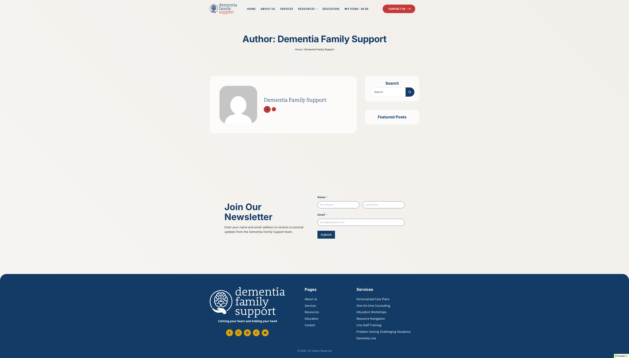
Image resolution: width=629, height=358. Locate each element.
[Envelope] (265, 332)
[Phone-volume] (256, 332)
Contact (310, 325)
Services (310, 306)
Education (311, 318)
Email (322, 214)
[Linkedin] (247, 332)
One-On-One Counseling (373, 306)
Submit (326, 234)
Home (298, 49)
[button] (399, 9)
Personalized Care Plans (373, 299)
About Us (311, 299)
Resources (312, 312)
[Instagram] (238, 332)
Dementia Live (366, 338)
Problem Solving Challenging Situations (383, 332)
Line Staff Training (368, 325)
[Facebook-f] (229, 332)
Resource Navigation (370, 318)
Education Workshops (371, 312)
